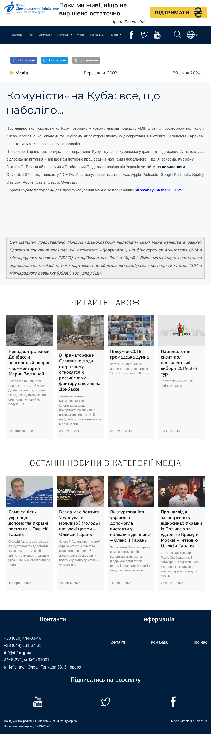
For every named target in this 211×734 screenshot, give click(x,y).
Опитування (45, 34)
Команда (159, 642)
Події (30, 34)
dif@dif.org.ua (17, 653)
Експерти (17, 34)
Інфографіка (96, 34)
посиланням (173, 167)
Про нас (199, 642)
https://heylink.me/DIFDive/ (159, 190)
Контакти (117, 642)
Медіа (80, 34)
